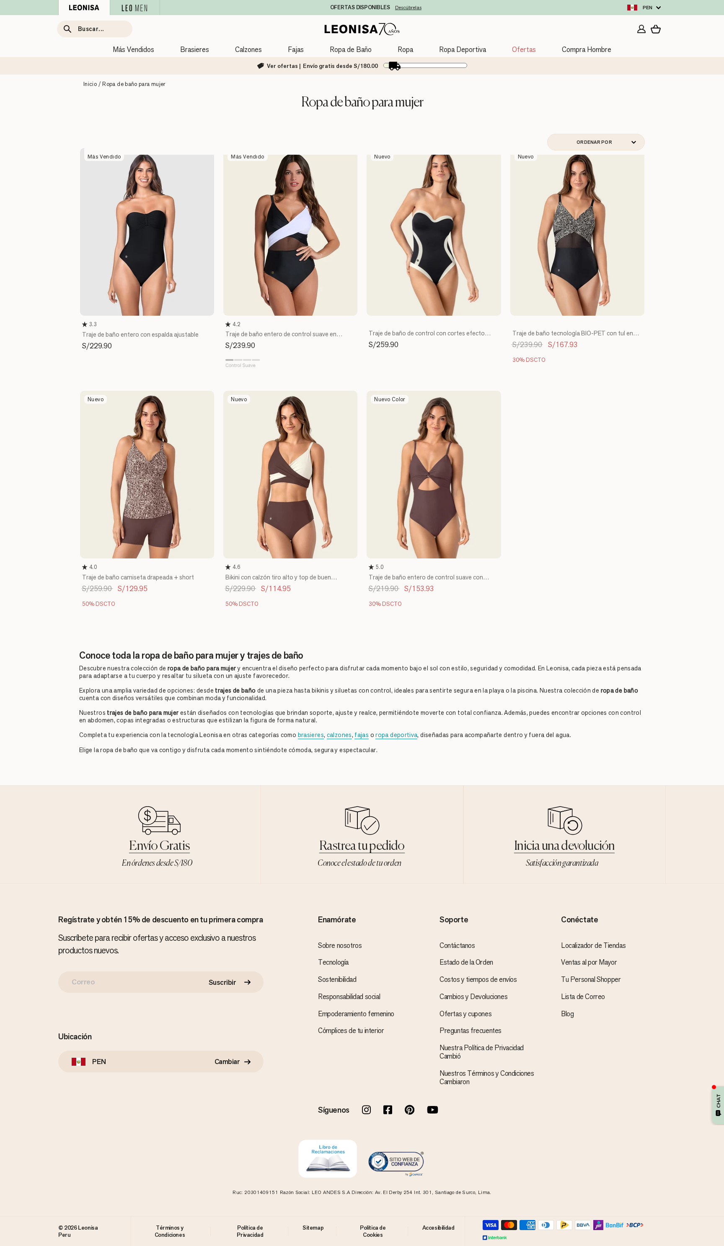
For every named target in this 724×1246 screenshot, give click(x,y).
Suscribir (222, 982)
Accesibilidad (438, 1227)
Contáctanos (457, 945)
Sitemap (313, 1227)
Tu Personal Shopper (591, 979)
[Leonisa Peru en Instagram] (366, 1110)
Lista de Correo (583, 996)
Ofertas (524, 49)
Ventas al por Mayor (589, 962)
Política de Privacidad (250, 1231)
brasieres (311, 735)
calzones (339, 735)
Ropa (405, 49)
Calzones (248, 49)
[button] (85, 324)
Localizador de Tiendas (593, 945)
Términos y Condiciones (170, 1231)
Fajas (296, 49)
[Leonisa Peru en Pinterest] (409, 1110)
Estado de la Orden (466, 962)
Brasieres (194, 49)
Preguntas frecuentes (471, 1030)
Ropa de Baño (351, 49)
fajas (361, 735)
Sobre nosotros (340, 945)
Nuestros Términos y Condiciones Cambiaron (487, 1077)
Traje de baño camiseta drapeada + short (138, 577)
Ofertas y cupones (465, 1013)
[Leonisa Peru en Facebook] (387, 1110)
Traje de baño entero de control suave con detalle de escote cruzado (426, 581)
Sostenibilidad (337, 979)
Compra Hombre (586, 49)
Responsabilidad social (349, 996)
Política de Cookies (373, 1231)
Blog (567, 1013)
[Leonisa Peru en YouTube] (432, 1110)
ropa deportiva (396, 735)
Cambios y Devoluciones (473, 996)
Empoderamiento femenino (356, 1013)
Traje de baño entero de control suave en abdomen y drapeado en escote (280, 338)
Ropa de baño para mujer (133, 84)
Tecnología (333, 962)
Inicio (90, 84)
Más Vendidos (133, 49)
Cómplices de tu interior (351, 1030)
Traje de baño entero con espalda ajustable (140, 334)
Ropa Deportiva (462, 49)
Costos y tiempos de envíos (478, 979)
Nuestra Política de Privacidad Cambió (482, 1052)
